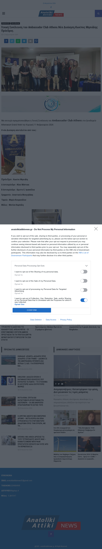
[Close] (96, 229)
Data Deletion (36, 320)
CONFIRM (32, 310)
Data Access (51, 320)
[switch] (83, 271)
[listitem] (51, 265)
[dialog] (51, 274)
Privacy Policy (66, 320)
